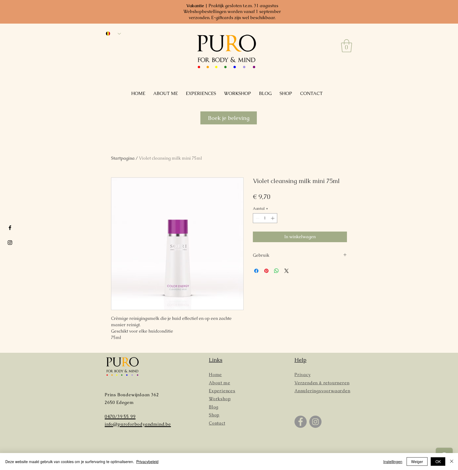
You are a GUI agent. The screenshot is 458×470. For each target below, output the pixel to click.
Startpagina (123, 158)
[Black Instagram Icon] (10, 243)
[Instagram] (315, 422)
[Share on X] (286, 271)
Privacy (302, 374)
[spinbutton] (265, 218)
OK (438, 461)
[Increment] (273, 218)
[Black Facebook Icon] (10, 228)
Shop (214, 415)
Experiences (222, 391)
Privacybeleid (147, 461)
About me (219, 383)
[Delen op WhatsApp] (276, 271)
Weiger (417, 461)
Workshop (220, 399)
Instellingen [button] (392, 461)
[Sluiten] (451, 461)
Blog (213, 407)
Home (215, 374)
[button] (346, 45)
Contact (217, 423)
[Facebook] (300, 422)
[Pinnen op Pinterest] (266, 271)
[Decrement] (257, 218)
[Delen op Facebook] (256, 271)
